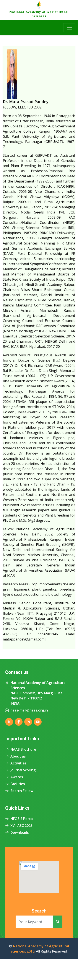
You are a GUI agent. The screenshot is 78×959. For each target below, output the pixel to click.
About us (18, 756)
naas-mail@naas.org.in (29, 710)
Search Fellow (21, 790)
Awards (16, 777)
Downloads (19, 832)
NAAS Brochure (23, 749)
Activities (18, 763)
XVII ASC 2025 (21, 825)
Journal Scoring (23, 770)
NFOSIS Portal (22, 818)
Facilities (17, 783)
